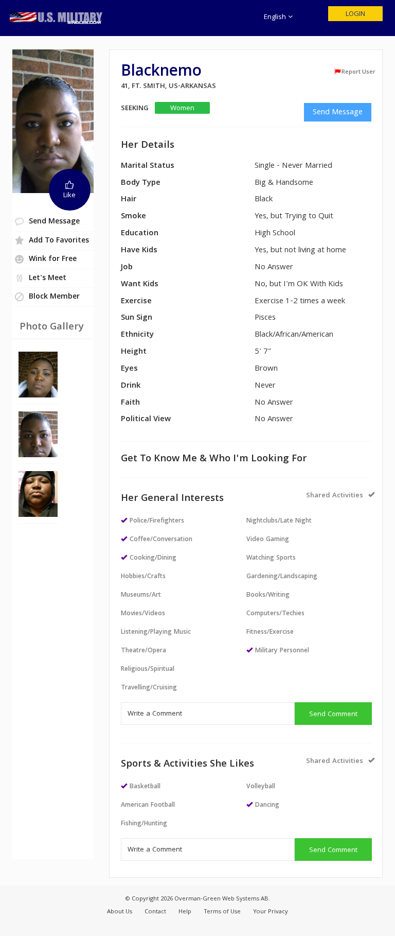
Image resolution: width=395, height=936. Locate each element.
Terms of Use (222, 912)
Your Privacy (270, 912)
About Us (119, 912)
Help (184, 912)
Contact (155, 912)
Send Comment (333, 714)
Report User (358, 72)
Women (182, 108)
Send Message (338, 112)
